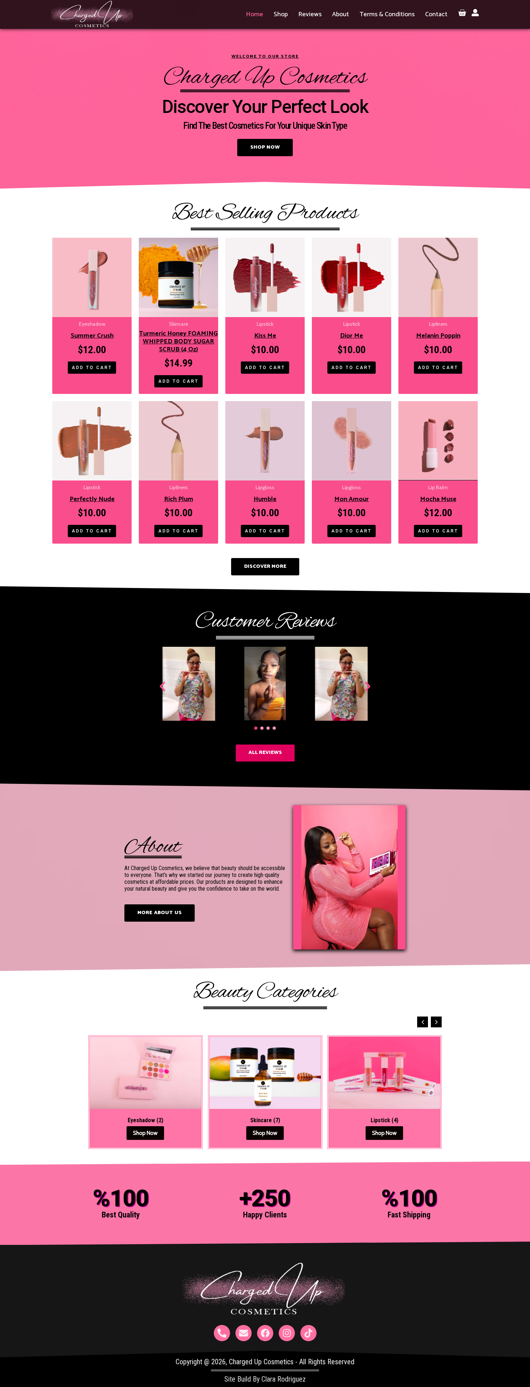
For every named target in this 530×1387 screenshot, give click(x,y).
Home (254, 14)
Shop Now (148, 1133)
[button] (162, 686)
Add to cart (92, 367)
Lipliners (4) (387, 1120)
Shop (281, 14)
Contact (436, 14)
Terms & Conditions (387, 14)
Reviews (310, 14)
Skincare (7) (148, 1120)
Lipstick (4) (268, 1120)
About (340, 14)
